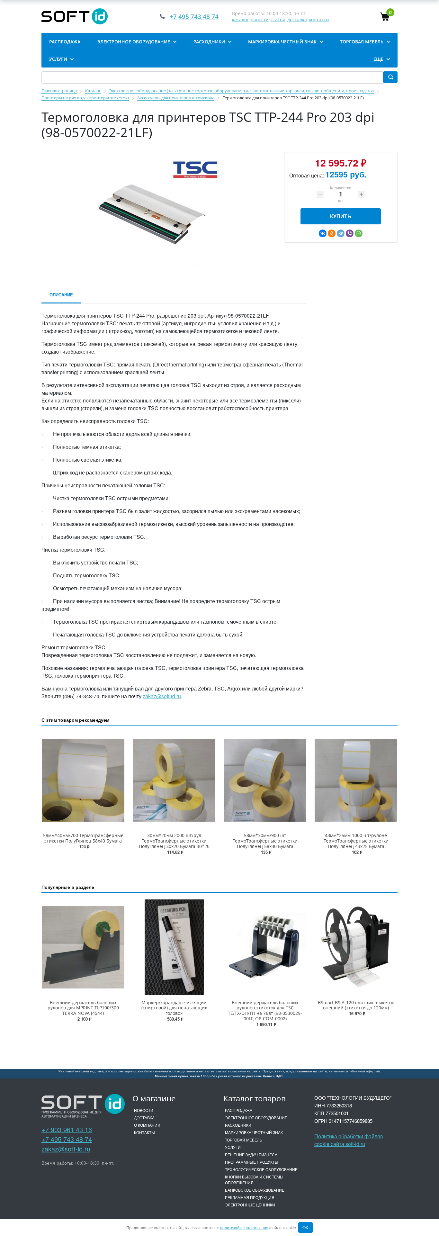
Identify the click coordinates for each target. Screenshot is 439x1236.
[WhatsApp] (359, 233)
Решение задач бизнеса (251, 1154)
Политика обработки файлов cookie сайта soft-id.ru (348, 1140)
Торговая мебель (243, 1139)
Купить (340, 216)
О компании (147, 1125)
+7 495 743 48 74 (66, 1139)
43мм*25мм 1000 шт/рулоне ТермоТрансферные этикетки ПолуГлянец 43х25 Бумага (356, 840)
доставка (297, 19)
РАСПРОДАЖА (238, 1110)
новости (260, 19)
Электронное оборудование (256, 1117)
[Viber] (350, 233)
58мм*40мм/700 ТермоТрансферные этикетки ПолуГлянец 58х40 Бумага (83, 838)
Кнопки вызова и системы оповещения (254, 1179)
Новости (143, 1110)
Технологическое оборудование (261, 1169)
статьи (278, 19)
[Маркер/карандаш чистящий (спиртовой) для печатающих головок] (174, 947)
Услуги (233, 1147)
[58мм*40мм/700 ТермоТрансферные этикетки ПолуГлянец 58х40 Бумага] (83, 780)
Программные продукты (251, 1162)
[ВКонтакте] (323, 233)
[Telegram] (341, 233)
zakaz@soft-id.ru (162, 696)
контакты (319, 19)
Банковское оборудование (254, 1190)
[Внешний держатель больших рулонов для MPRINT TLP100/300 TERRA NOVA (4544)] (83, 947)
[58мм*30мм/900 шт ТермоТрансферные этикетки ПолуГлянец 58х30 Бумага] (265, 780)
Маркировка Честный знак (254, 1132)
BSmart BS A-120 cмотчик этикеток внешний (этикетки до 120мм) (356, 1005)
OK (305, 1227)
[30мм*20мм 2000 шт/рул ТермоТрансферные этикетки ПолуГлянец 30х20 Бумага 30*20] (174, 780)
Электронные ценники (250, 1204)
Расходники (238, 1125)
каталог (240, 19)
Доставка (144, 1117)
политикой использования (244, 1227)
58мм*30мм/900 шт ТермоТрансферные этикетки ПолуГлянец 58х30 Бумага (265, 840)
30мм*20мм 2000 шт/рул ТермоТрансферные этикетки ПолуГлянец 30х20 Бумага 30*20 (174, 840)
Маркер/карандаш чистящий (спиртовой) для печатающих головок (174, 1007)
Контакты (144, 1132)
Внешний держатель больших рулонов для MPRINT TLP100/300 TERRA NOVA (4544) (83, 1007)
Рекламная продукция (249, 1197)
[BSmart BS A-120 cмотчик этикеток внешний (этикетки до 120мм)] (356, 947)
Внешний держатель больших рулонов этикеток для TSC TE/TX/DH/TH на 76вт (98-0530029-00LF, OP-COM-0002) (265, 1010)
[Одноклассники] (332, 233)
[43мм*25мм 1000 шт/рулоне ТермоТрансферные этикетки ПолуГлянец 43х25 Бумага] (356, 780)
